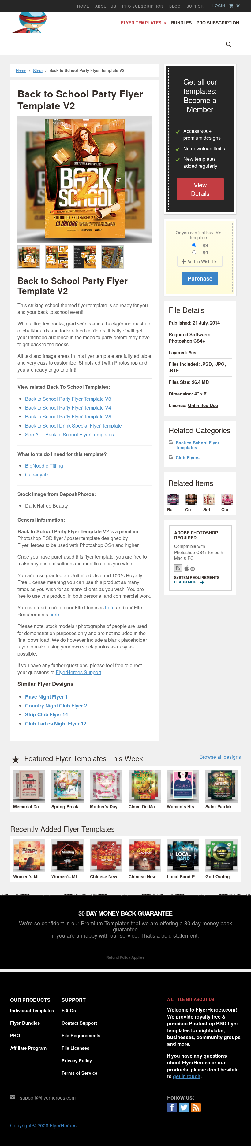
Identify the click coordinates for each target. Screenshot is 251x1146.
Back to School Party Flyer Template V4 (68, 407)
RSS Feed (196, 1107)
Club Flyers (188, 457)
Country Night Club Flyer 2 (56, 705)
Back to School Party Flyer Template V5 (68, 416)
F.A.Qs (69, 1010)
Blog (175, 6)
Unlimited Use (203, 405)
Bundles (181, 23)
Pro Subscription (218, 23)
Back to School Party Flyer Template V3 (68, 398)
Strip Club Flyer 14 (46, 714)
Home (83, 6)
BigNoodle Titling (44, 465)
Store (38, 70)
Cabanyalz (37, 474)
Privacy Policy (77, 1060)
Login (218, 5)
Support (196, 6)
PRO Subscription (142, 6)
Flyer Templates (141, 23)
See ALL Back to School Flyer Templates (69, 434)
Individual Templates (32, 1010)
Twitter (184, 1107)
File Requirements (81, 1035)
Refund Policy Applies (125, 957)
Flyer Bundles (25, 1022)
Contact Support (79, 1022)
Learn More (187, 582)
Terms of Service (79, 1073)
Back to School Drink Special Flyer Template (73, 425)
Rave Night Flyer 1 (46, 696)
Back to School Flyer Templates (197, 445)
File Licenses (75, 1048)
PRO (15, 1035)
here (110, 607)
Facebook (172, 1107)
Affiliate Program (28, 1048)
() (237, 6)
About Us (105, 6)
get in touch (186, 1076)
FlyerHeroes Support (78, 672)
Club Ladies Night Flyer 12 (55, 723)
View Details (200, 189)
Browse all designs (220, 757)
